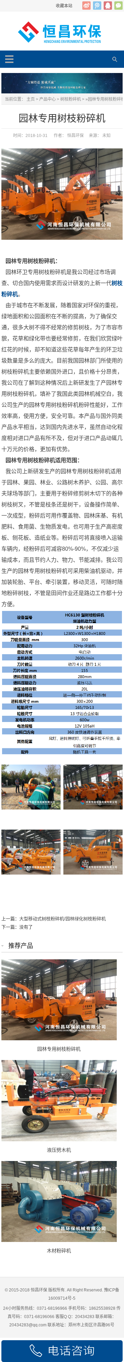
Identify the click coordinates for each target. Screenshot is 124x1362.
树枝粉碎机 (70, 99)
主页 (31, 99)
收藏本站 (64, 5)
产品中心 (47, 99)
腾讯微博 (97, 5)
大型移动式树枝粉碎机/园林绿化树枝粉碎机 (62, 918)
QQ (108, 5)
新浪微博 (86, 5)
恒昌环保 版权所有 (48, 1290)
